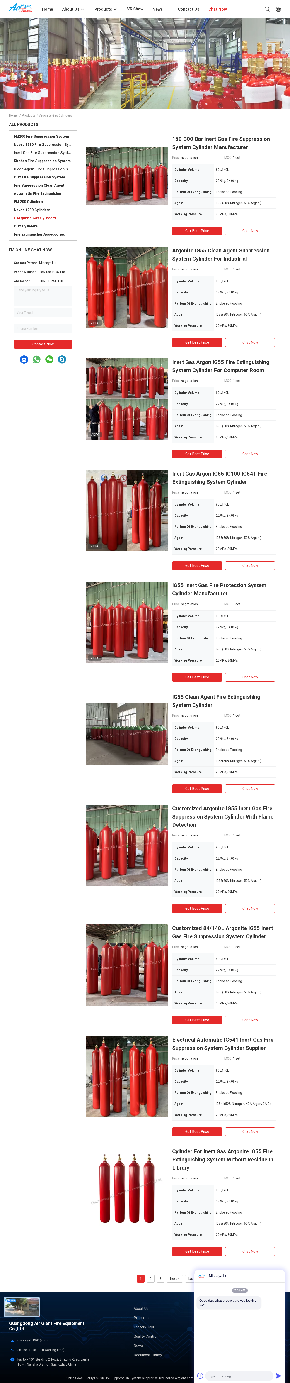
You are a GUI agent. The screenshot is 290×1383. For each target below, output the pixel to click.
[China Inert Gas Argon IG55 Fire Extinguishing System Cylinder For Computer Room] (127, 399)
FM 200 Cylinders (28, 202)
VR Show (135, 9)
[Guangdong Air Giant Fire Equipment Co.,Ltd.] (23, 7)
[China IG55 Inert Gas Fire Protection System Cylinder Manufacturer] (127, 622)
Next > (174, 1278)
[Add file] (200, 1376)
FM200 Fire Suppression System (41, 136)
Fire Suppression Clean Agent (39, 185)
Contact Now (43, 344)
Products (29, 115)
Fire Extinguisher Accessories (39, 234)
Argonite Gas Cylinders (36, 218)
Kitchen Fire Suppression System (42, 161)
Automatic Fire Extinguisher (38, 193)
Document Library (148, 1355)
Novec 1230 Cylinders (32, 210)
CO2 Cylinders (26, 226)
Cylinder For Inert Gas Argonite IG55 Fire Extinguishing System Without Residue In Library (222, 1159)
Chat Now (250, 231)
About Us (141, 1308)
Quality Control (145, 1336)
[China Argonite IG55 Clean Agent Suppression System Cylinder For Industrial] (127, 287)
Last (191, 1278)
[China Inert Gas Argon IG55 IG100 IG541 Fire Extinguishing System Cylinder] (127, 510)
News (138, 1346)
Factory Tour (144, 1327)
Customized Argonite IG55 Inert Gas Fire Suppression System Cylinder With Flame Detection (222, 816)
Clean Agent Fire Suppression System (43, 169)
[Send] (278, 1376)
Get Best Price (197, 231)
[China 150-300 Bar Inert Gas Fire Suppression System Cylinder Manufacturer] (127, 176)
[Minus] (278, 1276)
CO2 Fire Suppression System (39, 177)
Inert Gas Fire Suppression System (43, 153)
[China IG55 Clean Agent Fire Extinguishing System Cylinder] (127, 733)
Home (13, 115)
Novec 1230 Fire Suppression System (43, 144)
